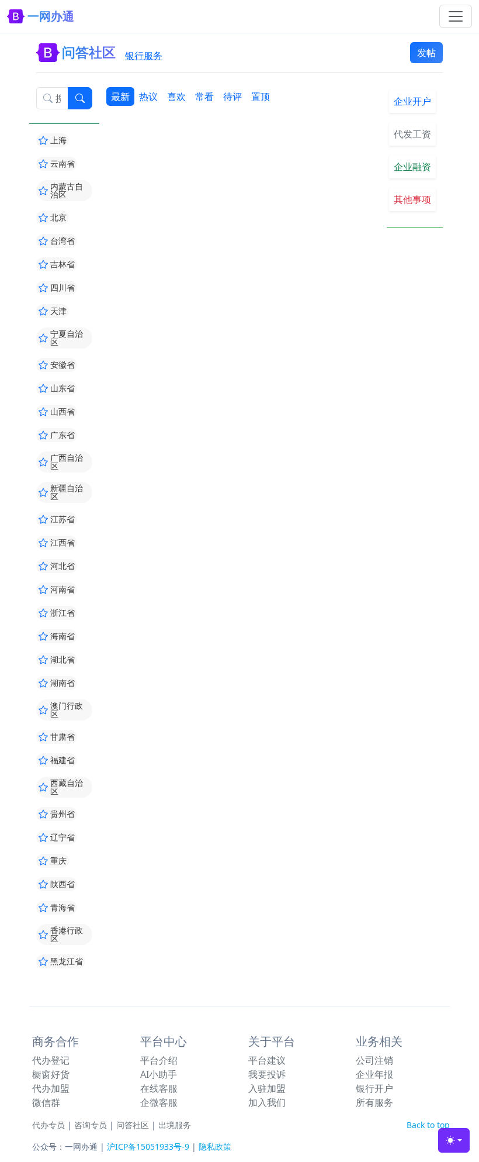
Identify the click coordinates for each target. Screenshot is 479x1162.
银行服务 (143, 55)
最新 (120, 96)
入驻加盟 (267, 1088)
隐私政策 (215, 1146)
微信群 (46, 1102)
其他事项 (412, 199)
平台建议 (267, 1060)
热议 (148, 96)
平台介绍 (159, 1060)
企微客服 (159, 1102)
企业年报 (374, 1074)
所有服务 (374, 1102)
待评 (232, 96)
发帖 (426, 52)
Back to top (428, 1124)
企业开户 (412, 101)
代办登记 (51, 1060)
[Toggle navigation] (455, 16)
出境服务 (174, 1124)
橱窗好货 (51, 1074)
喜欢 (176, 96)
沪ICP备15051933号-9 (148, 1146)
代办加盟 (51, 1088)
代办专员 (48, 1124)
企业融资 (412, 166)
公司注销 (374, 1060)
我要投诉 (267, 1074)
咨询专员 (90, 1124)
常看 (204, 96)
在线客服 (159, 1088)
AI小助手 (158, 1074)
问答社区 (132, 1124)
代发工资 (412, 133)
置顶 (260, 96)
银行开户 (374, 1088)
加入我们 (267, 1102)
